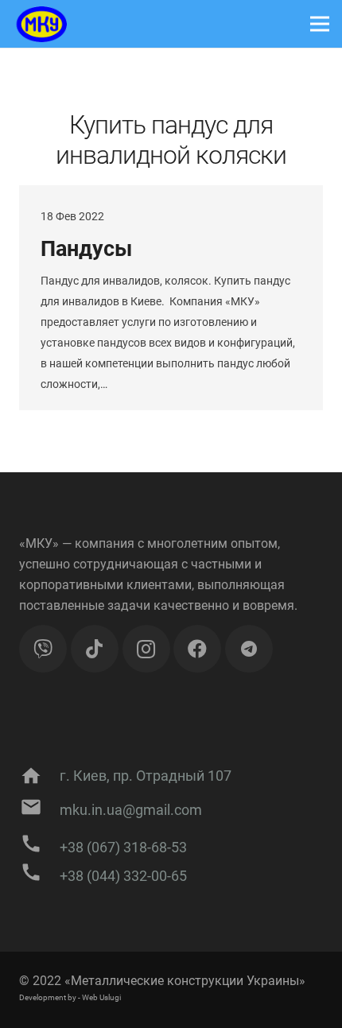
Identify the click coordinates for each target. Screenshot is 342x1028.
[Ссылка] (40, 24)
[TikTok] (95, 649)
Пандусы (86, 249)
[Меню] (320, 24)
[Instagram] (146, 649)
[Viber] (43, 649)
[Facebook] (197, 649)
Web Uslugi (101, 997)
